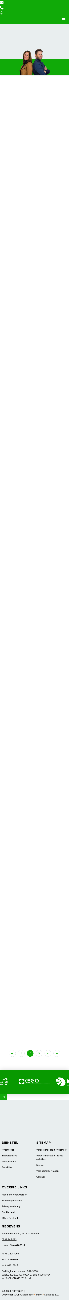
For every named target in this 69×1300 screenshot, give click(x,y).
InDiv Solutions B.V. (46, 1294)
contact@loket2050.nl (13, 1245)
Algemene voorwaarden (14, 1194)
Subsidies (7, 1167)
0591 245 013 (9, 1239)
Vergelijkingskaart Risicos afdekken (49, 1157)
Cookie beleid (9, 1212)
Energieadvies (9, 1155)
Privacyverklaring (11, 1206)
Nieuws (40, 1165)
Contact (40, 1176)
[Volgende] (56, 1053)
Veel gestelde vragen (47, 1170)
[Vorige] (12, 1053)
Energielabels (9, 1161)
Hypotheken (8, 1149)
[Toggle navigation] (63, 20)
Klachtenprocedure (12, 1200)
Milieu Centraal (10, 1218)
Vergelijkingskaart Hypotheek (51, 1149)
